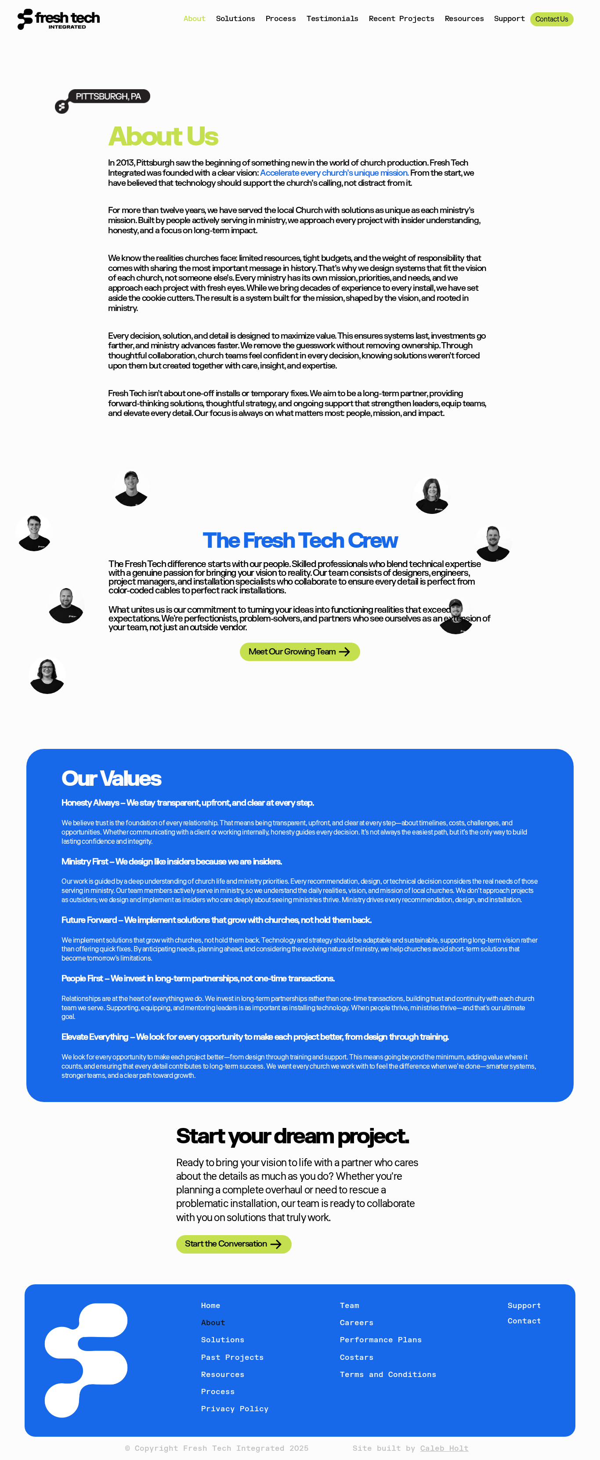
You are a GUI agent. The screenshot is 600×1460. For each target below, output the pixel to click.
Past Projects (232, 1357)
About (194, 18)
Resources (464, 18)
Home (210, 1305)
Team (349, 1305)
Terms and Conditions (388, 1374)
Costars (357, 1357)
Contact (525, 1321)
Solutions (235, 18)
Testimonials (333, 18)
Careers (357, 1323)
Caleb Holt (444, 1448)
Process (281, 18)
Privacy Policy (235, 1409)
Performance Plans (381, 1340)
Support (509, 18)
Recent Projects (401, 18)
